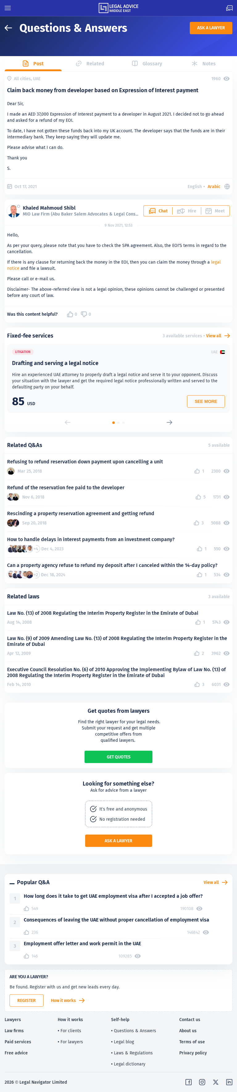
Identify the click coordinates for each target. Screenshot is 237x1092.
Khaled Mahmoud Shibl (49, 208)
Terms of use (192, 1042)
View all (213, 336)
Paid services (18, 1042)
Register (26, 1000)
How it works (63, 1000)
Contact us (189, 1019)
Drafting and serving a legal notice (55, 363)
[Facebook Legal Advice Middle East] (188, 1082)
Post (38, 63)
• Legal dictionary (128, 1064)
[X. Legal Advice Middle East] (216, 1082)
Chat (163, 211)
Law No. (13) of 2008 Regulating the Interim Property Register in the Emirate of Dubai (102, 613)
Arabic (214, 186)
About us (188, 1031)
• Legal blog (122, 1042)
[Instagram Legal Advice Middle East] (202, 1082)
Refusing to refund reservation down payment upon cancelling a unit (85, 462)
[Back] (12, 28)
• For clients (69, 1031)
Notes (209, 63)
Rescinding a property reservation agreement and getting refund (80, 513)
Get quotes (119, 757)
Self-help (120, 1019)
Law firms (14, 1031)
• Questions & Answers (133, 1031)
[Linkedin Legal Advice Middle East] (229, 1082)
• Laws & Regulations (132, 1053)
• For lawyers (70, 1042)
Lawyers (13, 1019)
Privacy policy (193, 1053)
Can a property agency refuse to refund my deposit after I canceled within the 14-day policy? (112, 565)
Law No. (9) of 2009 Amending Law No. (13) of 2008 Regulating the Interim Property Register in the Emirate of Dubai (117, 641)
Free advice (16, 1053)
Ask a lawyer (211, 28)
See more (206, 401)
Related (95, 63)
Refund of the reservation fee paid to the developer (65, 488)
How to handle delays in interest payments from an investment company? (91, 539)
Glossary (152, 63)
